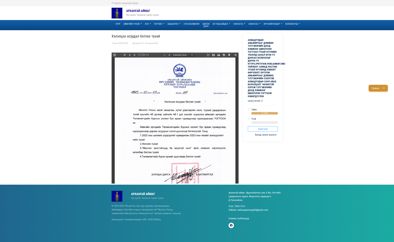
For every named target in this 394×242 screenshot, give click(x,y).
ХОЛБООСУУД (291, 24)
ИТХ (147, 24)
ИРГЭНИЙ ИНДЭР (272, 24)
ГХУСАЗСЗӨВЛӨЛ (191, 24)
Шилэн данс (206, 25)
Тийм (254, 109)
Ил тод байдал (220, 24)
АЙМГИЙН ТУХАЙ (131, 24)
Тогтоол (158, 24)
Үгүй (253, 118)
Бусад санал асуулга (266, 134)
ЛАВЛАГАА (238, 24)
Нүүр (118, 24)
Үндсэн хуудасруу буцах (126, 3)
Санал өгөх (263, 129)
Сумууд (378, 88)
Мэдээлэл (173, 24)
